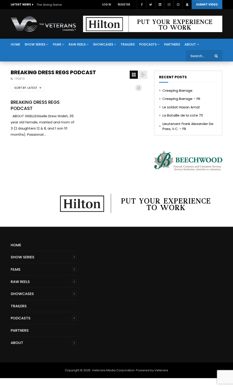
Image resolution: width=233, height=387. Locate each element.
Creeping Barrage (177, 90)
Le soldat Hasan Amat (181, 107)
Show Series (35, 44)
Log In (106, 4)
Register (124, 4)
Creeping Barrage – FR (181, 98)
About (190, 44)
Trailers (128, 44)
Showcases (103, 44)
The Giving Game (49, 5)
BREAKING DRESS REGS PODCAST (35, 105)
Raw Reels (77, 44)
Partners (172, 44)
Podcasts (148, 44)
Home (15, 44)
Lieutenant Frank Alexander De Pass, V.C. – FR (187, 126)
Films (57, 44)
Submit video (207, 4)
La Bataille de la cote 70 (182, 115)
